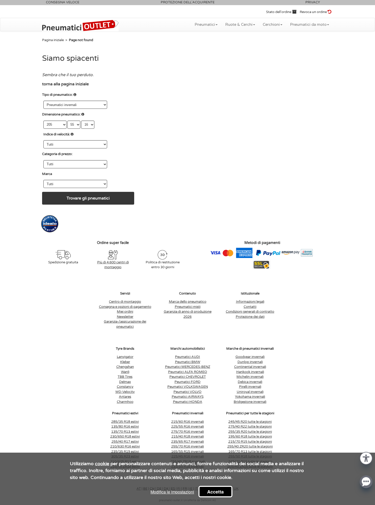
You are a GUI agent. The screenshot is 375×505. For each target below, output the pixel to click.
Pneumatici (205, 24)
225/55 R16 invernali (187, 427)
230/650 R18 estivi (125, 436)
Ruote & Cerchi (239, 24)
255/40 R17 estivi (125, 442)
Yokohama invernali (250, 397)
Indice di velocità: (56, 134)
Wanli (125, 372)
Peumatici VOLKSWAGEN (187, 387)
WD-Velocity (125, 392)
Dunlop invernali (250, 362)
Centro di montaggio (125, 302)
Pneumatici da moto (308, 24)
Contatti (250, 307)
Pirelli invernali (250, 387)
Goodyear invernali (250, 357)
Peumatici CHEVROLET (187, 377)
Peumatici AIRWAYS (188, 397)
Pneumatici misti (188, 307)
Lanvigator (125, 357)
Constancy (125, 387)
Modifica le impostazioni (172, 492)
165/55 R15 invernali (187, 452)
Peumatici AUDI (187, 357)
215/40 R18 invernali (187, 436)
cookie (102, 463)
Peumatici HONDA (187, 402)
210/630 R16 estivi (125, 446)
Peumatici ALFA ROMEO (187, 372)
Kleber (125, 362)
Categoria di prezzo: (57, 154)
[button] (366, 457)
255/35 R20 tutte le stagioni (250, 432)
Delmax (125, 382)
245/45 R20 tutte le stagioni (250, 422)
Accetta (215, 491)
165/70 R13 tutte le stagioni (250, 452)
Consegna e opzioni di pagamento (125, 307)
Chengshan (125, 367)
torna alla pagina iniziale (65, 84)
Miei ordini (125, 312)
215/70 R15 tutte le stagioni (250, 442)
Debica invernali (250, 382)
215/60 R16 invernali (187, 422)
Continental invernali (250, 367)
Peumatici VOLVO (187, 392)
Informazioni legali (250, 302)
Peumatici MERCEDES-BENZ (187, 367)
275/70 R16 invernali (187, 432)
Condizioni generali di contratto (250, 312)
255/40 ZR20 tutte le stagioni (250, 446)
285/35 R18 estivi (125, 422)
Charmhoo (125, 402)
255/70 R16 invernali (187, 446)
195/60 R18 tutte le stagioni (250, 436)
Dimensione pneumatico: (61, 114)
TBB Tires (125, 377)
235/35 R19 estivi (125, 452)
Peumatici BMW (187, 362)
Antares (125, 397)
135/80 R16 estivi (125, 427)
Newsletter (125, 317)
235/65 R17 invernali (187, 442)
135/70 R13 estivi (125, 432)
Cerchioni (271, 24)
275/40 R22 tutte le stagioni (250, 427)
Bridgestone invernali (250, 402)
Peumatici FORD (187, 382)
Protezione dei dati (250, 317)
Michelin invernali (250, 377)
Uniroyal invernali (250, 392)
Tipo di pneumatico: (57, 95)
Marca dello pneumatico (187, 302)
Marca (47, 174)
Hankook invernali (250, 372)
